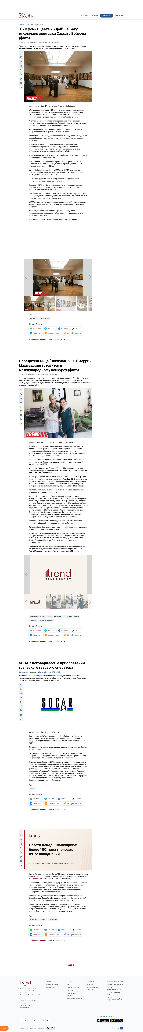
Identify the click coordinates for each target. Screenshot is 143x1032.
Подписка (90, 985)
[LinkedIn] (43, 1020)
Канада (43, 919)
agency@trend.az (24, 1007)
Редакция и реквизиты (74, 987)
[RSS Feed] (47, 1020)
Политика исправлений (74, 998)
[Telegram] (38, 1020)
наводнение (53, 919)
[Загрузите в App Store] (103, 1020)
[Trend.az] (26, 15)
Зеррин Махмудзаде (46, 620)
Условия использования (115, 985)
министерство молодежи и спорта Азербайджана (46, 616)
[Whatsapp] (21, 1020)
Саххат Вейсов (45, 318)
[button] (21, 53)
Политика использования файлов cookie (114, 999)
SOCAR (32, 788)
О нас (68, 985)
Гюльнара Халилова (72, 616)
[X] (30, 1020)
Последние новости (52, 985)
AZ (118, 1028)
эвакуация (33, 919)
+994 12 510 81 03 (25, 1005)
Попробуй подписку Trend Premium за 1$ (48, 339)
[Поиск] (81, 16)
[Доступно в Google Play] (116, 1020)
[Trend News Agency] (25, 983)
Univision (33, 620)
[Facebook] (26, 1020)
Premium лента (51, 987)
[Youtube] (34, 1020)
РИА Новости (34, 879)
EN (114, 1028)
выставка (33, 318)
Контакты (70, 990)
